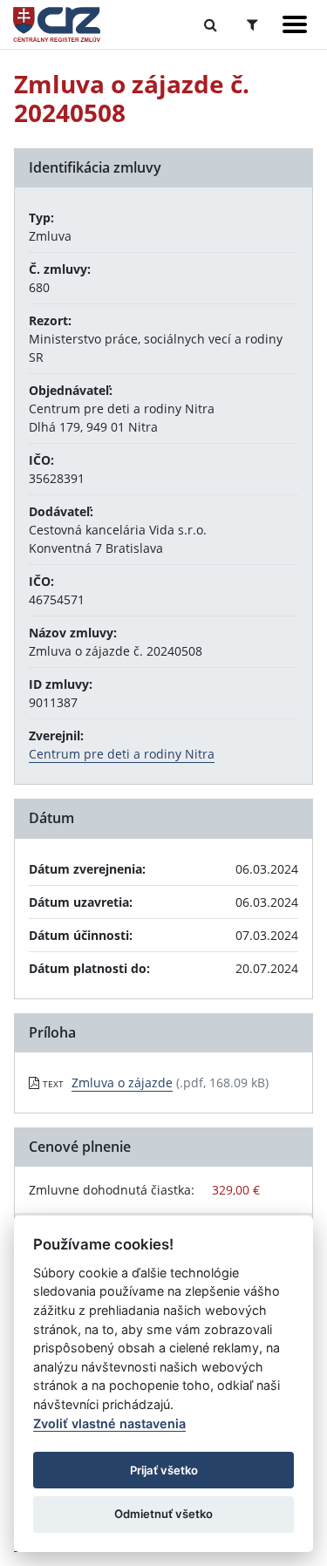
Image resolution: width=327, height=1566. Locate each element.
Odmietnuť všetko (163, 1514)
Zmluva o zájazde (122, 1082)
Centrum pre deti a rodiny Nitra (122, 754)
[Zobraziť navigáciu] (294, 24)
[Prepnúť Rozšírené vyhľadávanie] (252, 24)
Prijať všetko (164, 1470)
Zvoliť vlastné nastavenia (109, 1423)
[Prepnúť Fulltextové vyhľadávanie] (210, 24)
